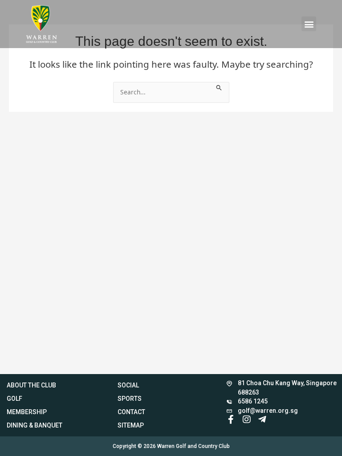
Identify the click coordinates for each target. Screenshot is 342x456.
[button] (308, 23)
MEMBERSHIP (27, 411)
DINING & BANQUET (34, 425)
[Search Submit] (219, 86)
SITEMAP (131, 425)
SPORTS (130, 398)
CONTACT (131, 411)
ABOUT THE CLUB (31, 385)
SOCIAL (128, 385)
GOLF (14, 398)
